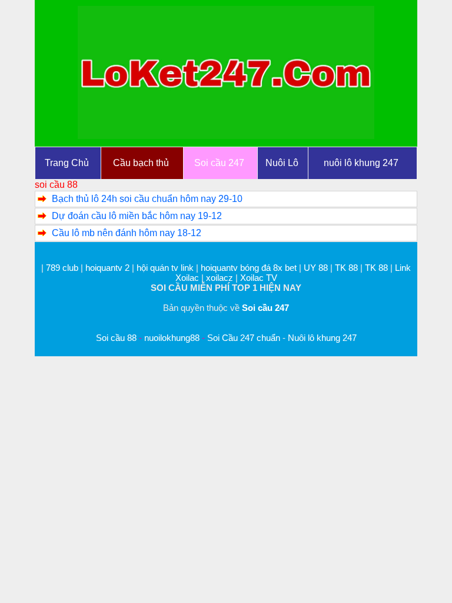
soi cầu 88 (56, 185)
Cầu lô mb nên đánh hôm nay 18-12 (126, 233)
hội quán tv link (166, 268)
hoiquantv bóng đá (237, 268)
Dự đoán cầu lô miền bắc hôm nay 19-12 (137, 216)
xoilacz (219, 278)
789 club (62, 268)
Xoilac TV (258, 278)
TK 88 (346, 268)
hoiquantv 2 (108, 268)
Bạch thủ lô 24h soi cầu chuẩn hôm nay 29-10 (147, 199)
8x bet (285, 268)
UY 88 (316, 268)
